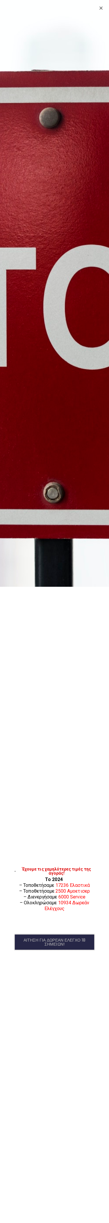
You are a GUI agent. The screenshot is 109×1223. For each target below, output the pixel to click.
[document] (54, 611)
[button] (54, 942)
